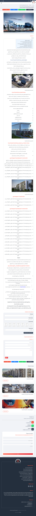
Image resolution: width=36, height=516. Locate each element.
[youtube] (3, 1)
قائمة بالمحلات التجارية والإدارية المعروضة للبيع (25, 44)
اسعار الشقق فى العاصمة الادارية (27, 477)
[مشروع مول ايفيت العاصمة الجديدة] (18, 408)
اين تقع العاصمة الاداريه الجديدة (27, 480)
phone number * (30, 318)
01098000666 (29, 9)
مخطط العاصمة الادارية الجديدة (27, 470)
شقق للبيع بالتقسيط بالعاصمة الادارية (26, 479)
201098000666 (28, 425)
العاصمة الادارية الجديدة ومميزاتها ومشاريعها (25, 472)
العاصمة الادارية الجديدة (28, 467)
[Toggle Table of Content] (31, 40)
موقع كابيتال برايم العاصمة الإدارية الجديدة (26, 41)
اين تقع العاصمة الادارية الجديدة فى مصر (26, 474)
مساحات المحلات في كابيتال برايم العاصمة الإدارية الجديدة (24, 43)
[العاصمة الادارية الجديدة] (18, 462)
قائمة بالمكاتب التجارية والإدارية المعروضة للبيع (25, 46)
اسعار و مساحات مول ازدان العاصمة (27, 394)
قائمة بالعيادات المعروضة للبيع (27, 45)
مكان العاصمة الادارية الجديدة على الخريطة (26, 476)
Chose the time (31, 328)
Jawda (20, 512)
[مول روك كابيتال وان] (18, 377)
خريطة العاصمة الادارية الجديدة (27, 469)
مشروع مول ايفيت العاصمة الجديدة (27, 409)
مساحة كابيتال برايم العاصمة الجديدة (27, 42)
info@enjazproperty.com (27, 429)
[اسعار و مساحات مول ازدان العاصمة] (18, 392)
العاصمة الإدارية (22, 287)
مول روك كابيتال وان (30, 379)
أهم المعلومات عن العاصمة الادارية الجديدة (26, 473)
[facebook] (28, 486)
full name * (31, 314)
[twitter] (2, 1)
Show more (5, 380)
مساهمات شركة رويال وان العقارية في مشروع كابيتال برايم (24, 47)
